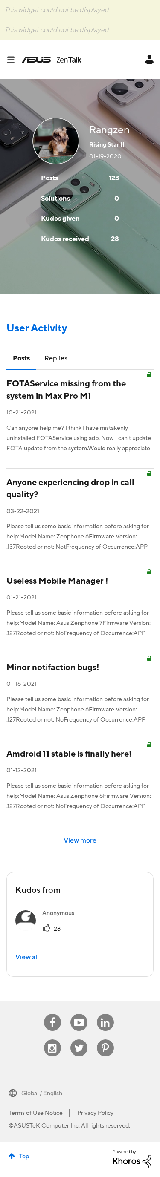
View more (80, 840)
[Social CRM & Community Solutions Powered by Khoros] (132, 1158)
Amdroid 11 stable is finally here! (68, 754)
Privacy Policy (95, 1113)
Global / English (41, 1093)
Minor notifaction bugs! (52, 667)
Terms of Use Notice (36, 1113)
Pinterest (105, 1039)
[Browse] (14, 59)
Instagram (52, 1039)
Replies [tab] (55, 358)
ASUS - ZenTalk (51, 59)
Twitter (78, 1039)
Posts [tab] (21, 358)
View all (27, 957)
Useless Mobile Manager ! (57, 581)
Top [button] (24, 1156)
